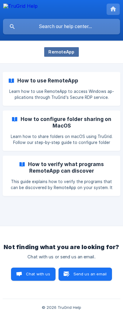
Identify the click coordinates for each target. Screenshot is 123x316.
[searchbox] (61, 26)
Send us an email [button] (90, 273)
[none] (20, 9)
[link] (61, 89)
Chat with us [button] (38, 273)
